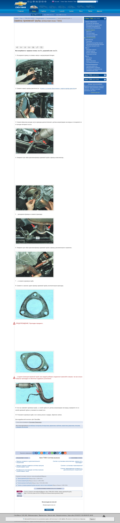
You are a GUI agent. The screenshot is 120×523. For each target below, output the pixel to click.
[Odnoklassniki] (41, 453)
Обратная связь (43, 515)
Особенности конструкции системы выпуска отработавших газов (29, 470)
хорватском (65, 425)
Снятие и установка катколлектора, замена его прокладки (67, 462)
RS (83, 515)
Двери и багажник (91, 61)
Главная (21, 11)
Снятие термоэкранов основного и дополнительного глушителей (71, 469)
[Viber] (49, 453)
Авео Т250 (49, 14)
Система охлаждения (91, 34)
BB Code (19, 496)
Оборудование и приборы (93, 67)
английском (32, 425)
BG (77, 515)
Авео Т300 (36, 14)
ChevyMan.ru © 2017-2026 (20, 515)
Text (19, 491)
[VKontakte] (34, 453)
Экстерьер (89, 58)
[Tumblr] (57, 453)
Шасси (87, 48)
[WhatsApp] (52, 453)
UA (81, 515)
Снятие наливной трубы (31, 480)
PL (88, 515)
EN (75, 515)
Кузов (87, 56)
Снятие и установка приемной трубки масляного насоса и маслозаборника (43, 485)
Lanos (71, 11)
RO (87, 515)
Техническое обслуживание (93, 28)
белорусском (45, 425)
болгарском (38, 425)
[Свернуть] (105, 18)
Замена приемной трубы (30, 478)
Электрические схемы (92, 70)
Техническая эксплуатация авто (21, 521)
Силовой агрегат (90, 30)
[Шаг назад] (17, 47)
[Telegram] (47, 453)
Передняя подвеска (91, 49)
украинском (53, 425)
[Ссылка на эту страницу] (37, 47)
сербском (58, 425)
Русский (57, 1)
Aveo (34, 11)
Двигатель (89, 31)
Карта (66, 1)
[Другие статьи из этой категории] (33, 47)
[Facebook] (36, 453)
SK (90, 515)
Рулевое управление (91, 52)
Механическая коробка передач (94, 43)
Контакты (70, 1)
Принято (92, 519)
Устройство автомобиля (92, 23)
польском (77, 425)
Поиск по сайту (51, 515)
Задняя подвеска (90, 51)
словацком (18, 427)
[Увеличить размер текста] (29, 47)
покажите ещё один (95, 92)
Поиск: (75, 1)
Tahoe (90, 11)
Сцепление (89, 41)
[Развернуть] (105, 75)
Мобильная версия (33, 515)
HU (92, 515)
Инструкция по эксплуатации (94, 25)
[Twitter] (39, 453)
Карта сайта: (71, 515)
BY (79, 515)
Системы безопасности (92, 62)
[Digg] (63, 453)
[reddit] (65, 453)
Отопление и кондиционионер (94, 69)
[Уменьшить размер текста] (21, 47)
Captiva (43, 11)
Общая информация (91, 21)
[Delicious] (60, 453)
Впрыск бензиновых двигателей (37, 521)
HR (85, 515)
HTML (19, 493)
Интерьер (88, 59)
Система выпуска (90, 37)
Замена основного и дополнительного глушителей (28, 462)
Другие (99, 11)
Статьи (62, 1)
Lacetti (62, 11)
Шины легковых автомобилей (53, 521)
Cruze (53, 11)
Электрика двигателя (91, 66)
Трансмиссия (89, 39)
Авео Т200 (61, 14)
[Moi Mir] (44, 453)
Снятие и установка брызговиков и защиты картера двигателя (57, 88)
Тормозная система (91, 54)
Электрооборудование (92, 64)
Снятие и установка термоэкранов (71, 465)
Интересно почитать (61, 515)
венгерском (25, 427)
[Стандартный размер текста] (25, 47)
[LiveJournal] (55, 453)
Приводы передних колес (93, 46)
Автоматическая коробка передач (95, 44)
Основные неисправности (93, 26)
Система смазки (90, 33)
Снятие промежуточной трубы (33, 483)
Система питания (90, 36)
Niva (80, 11)
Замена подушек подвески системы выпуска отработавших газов (30, 466)
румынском (71, 425)
